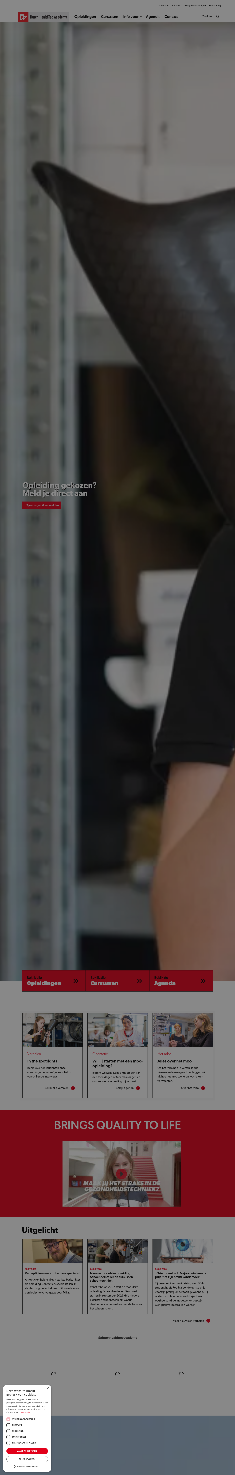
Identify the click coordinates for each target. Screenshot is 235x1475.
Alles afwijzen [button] (27, 1459)
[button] (27, 1466)
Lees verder (25, 1412)
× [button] (47, 1388)
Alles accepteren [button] (27, 1451)
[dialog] (117, 737)
